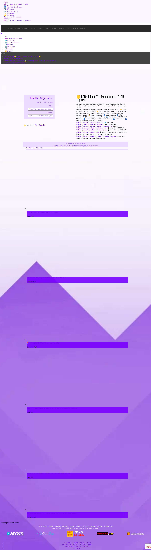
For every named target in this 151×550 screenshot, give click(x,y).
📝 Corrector (9, 13)
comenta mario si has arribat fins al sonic (14, 63)
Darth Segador (40, 98)
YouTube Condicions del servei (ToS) (77, 545)
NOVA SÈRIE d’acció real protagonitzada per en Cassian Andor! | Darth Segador (46, 278)
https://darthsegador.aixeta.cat (89, 122)
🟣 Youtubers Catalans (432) (16, 4)
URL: (51, 106)
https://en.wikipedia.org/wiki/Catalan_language (96, 136)
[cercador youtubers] (1, 33)
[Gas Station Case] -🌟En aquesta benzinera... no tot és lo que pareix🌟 (22, 56)
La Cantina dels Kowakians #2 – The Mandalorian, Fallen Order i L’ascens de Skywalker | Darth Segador (52, 513)
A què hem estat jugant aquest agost (13, 59)
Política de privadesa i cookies (17, 21)
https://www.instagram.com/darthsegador (93, 126)
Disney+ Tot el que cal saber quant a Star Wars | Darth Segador (42, 212)
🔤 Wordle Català (11, 11)
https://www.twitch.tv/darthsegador (91, 128)
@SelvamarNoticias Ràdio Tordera (76, 143)
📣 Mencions (9, 10)
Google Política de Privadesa (77, 546)
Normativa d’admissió (13, 17)
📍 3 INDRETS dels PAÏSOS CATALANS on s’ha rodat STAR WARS (43, 343)
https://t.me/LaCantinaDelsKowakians (91, 130)
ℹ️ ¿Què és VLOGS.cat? (13, 8)
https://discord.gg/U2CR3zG (87, 132)
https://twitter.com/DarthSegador (90, 124)
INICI (6, 2)
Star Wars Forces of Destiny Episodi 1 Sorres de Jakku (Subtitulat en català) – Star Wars (48, 474)
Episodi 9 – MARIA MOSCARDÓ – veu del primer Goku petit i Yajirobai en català (75, 146)
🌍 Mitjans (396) (11, 6)
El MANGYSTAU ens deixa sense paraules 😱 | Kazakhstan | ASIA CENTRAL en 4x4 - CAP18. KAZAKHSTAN (30, 61)
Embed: (49, 112)
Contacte (7, 19)
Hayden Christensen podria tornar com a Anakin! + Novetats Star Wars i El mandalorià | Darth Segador (52, 408)
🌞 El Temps (9, 15)
